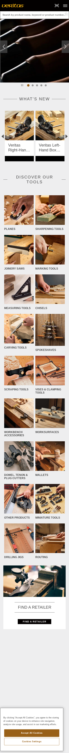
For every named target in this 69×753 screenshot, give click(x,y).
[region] (31, 729)
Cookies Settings (32, 741)
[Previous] (3, 46)
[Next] (65, 46)
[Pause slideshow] (22, 85)
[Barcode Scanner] (57, 5)
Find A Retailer (34, 621)
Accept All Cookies (32, 733)
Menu (65, 6)
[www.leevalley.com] (13, 5)
